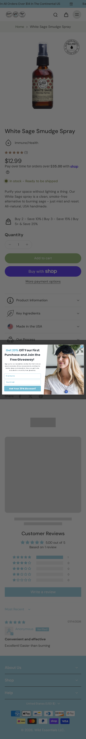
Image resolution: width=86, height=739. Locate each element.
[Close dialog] (82, 346)
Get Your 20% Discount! (22, 388)
